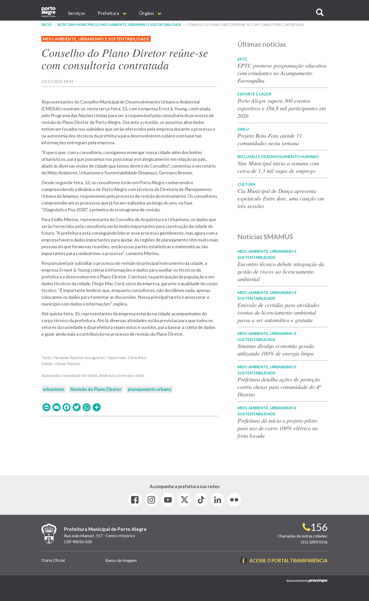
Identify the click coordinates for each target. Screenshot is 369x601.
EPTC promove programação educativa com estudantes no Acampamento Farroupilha (281, 73)
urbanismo (53, 389)
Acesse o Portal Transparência (289, 561)
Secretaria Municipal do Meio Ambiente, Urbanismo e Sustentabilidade (119, 25)
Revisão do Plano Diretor (96, 389)
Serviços (76, 13)
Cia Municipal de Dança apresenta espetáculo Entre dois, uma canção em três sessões (280, 198)
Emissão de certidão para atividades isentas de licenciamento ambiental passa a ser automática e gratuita (278, 312)
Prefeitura (109, 13)
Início (46, 25)
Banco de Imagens (121, 560)
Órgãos (147, 13)
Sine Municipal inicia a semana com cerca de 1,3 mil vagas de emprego (278, 166)
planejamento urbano (149, 389)
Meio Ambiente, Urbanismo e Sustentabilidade (96, 38)
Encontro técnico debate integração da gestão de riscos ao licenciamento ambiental (280, 271)
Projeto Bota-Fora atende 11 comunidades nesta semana (269, 139)
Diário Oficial (53, 560)
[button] (320, 12)
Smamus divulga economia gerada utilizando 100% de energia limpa (275, 349)
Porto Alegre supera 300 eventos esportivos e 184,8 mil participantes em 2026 (281, 108)
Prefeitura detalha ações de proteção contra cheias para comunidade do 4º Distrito (279, 386)
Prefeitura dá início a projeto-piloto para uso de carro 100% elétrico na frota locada (277, 428)
